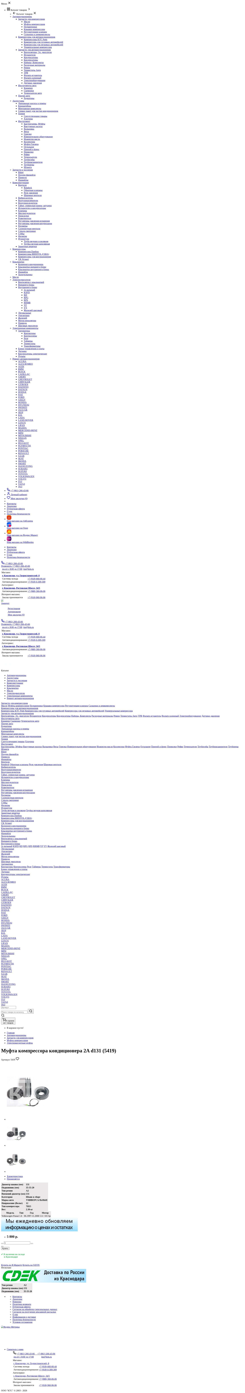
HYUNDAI (23, 405)
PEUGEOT (23, 443)
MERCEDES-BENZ (27, 430)
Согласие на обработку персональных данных (34, 1309)
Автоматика (24, 331)
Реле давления (31, 193)
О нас (9, 555)
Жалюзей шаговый (33, 310)
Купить (5, 1248)
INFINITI (22, 407)
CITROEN (23, 384)
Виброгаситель (25, 198)
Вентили (22, 185)
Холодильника (25, 274)
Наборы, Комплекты (34, 62)
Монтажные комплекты (29, 108)
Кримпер (28, 88)
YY (25, 308)
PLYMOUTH (24, 446)
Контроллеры (30, 336)
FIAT (20, 394)
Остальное (29, 147)
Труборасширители (33, 162)
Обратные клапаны (33, 190)
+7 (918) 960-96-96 (36, 597)
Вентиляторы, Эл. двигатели (38, 52)
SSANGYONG (25, 466)
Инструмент (24, 121)
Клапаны (22, 210)
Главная (10, 1033)
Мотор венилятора (27, 320)
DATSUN (22, 389)
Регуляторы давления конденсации (35, 223)
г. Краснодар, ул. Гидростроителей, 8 (21, 575)
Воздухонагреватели (28, 200)
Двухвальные (24, 313)
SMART (22, 463)
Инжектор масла (32, 139)
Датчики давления (33, 83)
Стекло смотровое (27, 231)
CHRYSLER (24, 382)
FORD (21, 397)
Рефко (27, 154)
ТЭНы (21, 233)
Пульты (21, 356)
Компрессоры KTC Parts (35, 39)
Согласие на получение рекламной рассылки (34, 1312)
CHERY (22, 377)
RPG (26, 297)
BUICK (21, 371)
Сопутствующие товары (35, 116)
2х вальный (29, 290)
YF (25, 305)
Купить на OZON (31, 1265)
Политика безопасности (18, 557)
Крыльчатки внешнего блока (32, 267)
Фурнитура (23, 239)
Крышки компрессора (34, 29)
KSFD (27, 292)
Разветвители (24, 218)
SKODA (22, 461)
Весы (26, 131)
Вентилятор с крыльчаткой (31, 282)
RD (25, 295)
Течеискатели (30, 157)
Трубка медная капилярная (37, 244)
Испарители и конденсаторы (32, 208)
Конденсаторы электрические (32, 354)
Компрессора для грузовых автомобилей (43, 42)
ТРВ (26, 73)
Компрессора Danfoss (28, 251)
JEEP (20, 412)
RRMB (27, 302)
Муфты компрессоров (34, 24)
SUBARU (23, 469)
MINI (20, 433)
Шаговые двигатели (28, 325)
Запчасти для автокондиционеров (34, 50)
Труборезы (29, 164)
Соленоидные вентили (29, 228)
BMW (21, 369)
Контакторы (30, 333)
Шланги (28, 167)
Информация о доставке (24, 1317)
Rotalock (28, 187)
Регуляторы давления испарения (34, 221)
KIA (20, 415)
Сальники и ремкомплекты (37, 34)
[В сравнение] (2, 1246)
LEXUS (22, 423)
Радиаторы (29, 98)
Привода (22, 177)
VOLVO (22, 479)
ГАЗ (20, 481)
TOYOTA (23, 474)
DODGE (22, 392)
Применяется (13, 1179)
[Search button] (31, 1011)
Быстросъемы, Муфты (34, 124)
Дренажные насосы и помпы (32, 103)
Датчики (22, 351)
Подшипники (30, 27)
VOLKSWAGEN (26, 476)
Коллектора (29, 142)
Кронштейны (24, 106)
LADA (21, 417)
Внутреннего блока (27, 287)
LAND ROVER (25, 420)
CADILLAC (24, 374)
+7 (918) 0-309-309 (36, 582)
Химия (21, 113)
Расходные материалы (34, 65)
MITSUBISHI (24, 435)
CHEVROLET (25, 379)
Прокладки (23, 216)
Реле (26, 338)
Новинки (16, 1301)
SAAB (21, 456)
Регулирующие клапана (35, 32)
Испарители (30, 55)
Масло (27, 21)
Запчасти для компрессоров (31, 19)
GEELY (22, 400)
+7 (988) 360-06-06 (36, 591)
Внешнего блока (26, 285)
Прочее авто (24, 96)
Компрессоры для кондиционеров (34, 256)
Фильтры (22, 236)
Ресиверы (23, 226)
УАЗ (20, 486)
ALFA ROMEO (25, 364)
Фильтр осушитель (33, 75)
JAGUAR (22, 410)
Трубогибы (29, 159)
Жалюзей (22, 318)
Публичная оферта (16, 552)
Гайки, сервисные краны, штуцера (35, 205)
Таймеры (28, 341)
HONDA (22, 402)
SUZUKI (22, 471)
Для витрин (23, 315)
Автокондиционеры (16, 1035)
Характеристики (15, 1176)
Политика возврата (21, 1304)
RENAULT (23, 453)
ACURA (22, 361)
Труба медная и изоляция (36, 241)
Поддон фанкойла (26, 175)
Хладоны (28, 119)
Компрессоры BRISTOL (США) (33, 254)
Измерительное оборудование (38, 136)
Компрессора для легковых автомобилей (43, 44)
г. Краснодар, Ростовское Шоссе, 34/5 (21, 588)
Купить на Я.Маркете (11, 1265)
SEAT (21, 458)
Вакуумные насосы (33, 126)
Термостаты (29, 343)
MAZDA (22, 428)
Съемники (29, 90)
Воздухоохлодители (27, 203)
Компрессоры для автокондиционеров (36, 37)
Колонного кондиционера (30, 264)
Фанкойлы (23, 180)
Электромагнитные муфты (20, 1043)
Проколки (28, 152)
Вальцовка (29, 129)
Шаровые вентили (33, 195)
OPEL (21, 440)
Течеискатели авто (33, 93)
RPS (26, 300)
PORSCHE (23, 451)
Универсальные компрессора (38, 47)
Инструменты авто (27, 85)
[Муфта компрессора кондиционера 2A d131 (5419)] (28, 1119)
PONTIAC (23, 448)
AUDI (21, 366)
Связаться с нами (15, 1349)
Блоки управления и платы (31, 348)
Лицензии (12, 549)
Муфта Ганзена (31, 144)
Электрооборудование (34, 80)
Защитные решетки (27, 246)
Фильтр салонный (32, 78)
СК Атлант (23, 259)
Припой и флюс (31, 149)
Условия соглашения (22, 1322)
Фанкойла (23, 272)
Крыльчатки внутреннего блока (33, 269)
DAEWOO (23, 387)
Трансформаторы (32, 346)
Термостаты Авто (32, 70)
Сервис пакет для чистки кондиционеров (38, 111)
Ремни (27, 67)
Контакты (11, 547)
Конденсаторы (31, 57)
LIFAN (21, 425)
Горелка (27, 134)
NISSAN (22, 438)
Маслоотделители (26, 213)
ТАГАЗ (21, 484)
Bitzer (21, 172)
